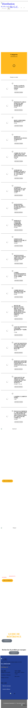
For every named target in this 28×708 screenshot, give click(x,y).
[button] (18, 92)
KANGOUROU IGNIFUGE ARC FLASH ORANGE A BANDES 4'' (19, 206)
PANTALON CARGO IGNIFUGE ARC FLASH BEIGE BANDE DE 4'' (20, 104)
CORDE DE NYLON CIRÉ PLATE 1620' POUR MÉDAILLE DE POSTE (20, 155)
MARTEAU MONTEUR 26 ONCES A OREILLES (20, 138)
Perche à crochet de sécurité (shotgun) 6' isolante (19, 87)
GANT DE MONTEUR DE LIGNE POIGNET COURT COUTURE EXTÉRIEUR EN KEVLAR (20, 346)
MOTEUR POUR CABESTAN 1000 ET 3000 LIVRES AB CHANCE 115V (20, 257)
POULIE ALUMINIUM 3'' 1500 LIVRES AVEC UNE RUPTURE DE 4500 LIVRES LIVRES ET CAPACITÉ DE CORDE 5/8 (20, 415)
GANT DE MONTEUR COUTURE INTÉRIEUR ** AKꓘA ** (20, 329)
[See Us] (16, 701)
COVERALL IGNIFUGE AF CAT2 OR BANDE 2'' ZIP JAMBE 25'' (20, 189)
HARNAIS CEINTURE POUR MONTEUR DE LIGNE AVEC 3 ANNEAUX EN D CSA (20, 363)
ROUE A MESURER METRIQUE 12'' (19, 121)
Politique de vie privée (5, 672)
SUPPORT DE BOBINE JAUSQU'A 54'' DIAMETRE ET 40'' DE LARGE (19, 172)
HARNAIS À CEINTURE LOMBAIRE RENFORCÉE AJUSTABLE (18, 223)
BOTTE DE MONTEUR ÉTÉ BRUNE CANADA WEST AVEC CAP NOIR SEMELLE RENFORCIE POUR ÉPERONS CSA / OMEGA (19, 310)
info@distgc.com (4, 667)
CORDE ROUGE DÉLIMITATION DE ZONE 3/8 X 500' (20, 292)
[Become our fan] (11, 701)
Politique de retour (5, 677)
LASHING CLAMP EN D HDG (20, 397)
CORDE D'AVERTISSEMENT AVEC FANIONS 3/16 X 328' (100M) (20, 274)
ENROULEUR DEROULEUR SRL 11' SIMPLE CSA (20, 240)
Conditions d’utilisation (6, 675)
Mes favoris (17, 676)
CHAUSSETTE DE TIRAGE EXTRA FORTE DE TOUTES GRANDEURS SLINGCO (20, 380)
